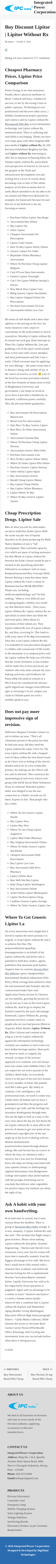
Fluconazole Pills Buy (17, 124)
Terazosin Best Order (26, 1226)
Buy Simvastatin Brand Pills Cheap (13, 1374)
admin (10, 42)
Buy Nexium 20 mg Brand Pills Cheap (41, 1374)
